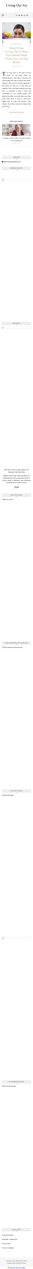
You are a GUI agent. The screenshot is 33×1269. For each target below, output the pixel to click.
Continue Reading (16, 112)
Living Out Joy (16, 5)
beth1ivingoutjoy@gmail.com (12, 161)
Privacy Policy (6, 1243)
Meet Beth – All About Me (9, 1239)
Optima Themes (22, 1263)
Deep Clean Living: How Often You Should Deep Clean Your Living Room (16, 55)
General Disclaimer (8, 1235)
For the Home (16, 43)
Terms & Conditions (8, 1248)
